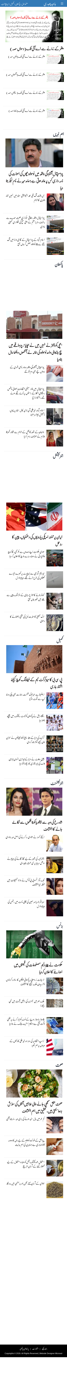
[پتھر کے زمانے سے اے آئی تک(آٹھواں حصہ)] (55, 78)
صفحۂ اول (25, 4)
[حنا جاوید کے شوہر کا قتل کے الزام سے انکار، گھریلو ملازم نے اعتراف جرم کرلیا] (54, 439)
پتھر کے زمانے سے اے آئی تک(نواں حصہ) (26, 56)
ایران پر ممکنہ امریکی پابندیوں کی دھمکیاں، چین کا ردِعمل (37, 540)
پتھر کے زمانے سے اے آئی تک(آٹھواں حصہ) (25, 74)
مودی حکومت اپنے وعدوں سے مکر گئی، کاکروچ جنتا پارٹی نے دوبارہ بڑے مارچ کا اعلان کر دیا (26, 554)
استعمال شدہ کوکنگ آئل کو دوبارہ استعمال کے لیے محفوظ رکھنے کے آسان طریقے (26, 1164)
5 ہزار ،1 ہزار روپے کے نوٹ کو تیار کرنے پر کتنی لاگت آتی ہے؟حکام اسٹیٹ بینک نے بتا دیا (26, 1021)
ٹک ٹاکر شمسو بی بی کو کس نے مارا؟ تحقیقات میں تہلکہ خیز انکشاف (26, 882)
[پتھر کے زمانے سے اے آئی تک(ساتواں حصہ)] (55, 96)
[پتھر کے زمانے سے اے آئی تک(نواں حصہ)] (55, 59)
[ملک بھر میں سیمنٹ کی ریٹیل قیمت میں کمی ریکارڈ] (54, 1004)
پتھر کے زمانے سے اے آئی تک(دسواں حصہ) (36, 48)
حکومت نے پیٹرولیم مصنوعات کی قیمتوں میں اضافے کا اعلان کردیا (38, 968)
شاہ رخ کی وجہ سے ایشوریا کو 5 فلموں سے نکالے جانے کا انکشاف (37, 825)
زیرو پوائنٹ (5, 4)
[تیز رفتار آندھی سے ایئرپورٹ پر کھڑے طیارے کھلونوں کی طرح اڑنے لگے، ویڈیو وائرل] (54, 580)
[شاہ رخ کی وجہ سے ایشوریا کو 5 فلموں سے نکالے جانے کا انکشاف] (34, 802)
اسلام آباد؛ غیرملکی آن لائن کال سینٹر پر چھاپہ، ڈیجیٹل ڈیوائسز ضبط (27, 412)
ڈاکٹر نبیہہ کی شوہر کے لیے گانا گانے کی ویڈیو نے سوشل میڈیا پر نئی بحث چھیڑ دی (26, 860)
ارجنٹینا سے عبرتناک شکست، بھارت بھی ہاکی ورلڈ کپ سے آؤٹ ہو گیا (25, 696)
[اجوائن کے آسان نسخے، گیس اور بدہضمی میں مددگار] (54, 1190)
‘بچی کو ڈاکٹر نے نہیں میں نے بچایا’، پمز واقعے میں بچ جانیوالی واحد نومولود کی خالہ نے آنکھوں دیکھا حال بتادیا (35, 352)
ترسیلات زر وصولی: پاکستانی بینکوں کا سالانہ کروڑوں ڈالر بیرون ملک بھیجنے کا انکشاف (25, 981)
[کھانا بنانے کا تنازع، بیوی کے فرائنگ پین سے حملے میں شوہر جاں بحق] (54, 602)
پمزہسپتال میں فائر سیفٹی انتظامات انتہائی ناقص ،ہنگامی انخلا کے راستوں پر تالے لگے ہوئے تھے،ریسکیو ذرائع (26, 393)
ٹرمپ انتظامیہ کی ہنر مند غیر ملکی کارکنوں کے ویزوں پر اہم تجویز (27, 1043)
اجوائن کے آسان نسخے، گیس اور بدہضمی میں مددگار (25, 1183)
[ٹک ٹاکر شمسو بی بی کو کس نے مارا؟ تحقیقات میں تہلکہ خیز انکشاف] (54, 887)
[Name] (62, 3)
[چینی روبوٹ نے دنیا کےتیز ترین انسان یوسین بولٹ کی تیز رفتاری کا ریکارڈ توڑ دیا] (54, 766)
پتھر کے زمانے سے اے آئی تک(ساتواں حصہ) (25, 92)
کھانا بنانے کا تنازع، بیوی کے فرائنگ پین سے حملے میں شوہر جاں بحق (26, 597)
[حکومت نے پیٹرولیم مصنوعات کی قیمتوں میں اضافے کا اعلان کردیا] (34, 945)
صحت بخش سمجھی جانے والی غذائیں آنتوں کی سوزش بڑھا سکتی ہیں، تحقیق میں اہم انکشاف (34, 1107)
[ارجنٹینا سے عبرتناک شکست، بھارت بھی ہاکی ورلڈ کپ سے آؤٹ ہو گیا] (54, 701)
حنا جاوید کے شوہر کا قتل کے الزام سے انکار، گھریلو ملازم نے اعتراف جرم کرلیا (25, 434)
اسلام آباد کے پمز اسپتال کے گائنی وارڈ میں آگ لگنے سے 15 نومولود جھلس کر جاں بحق (26, 241)
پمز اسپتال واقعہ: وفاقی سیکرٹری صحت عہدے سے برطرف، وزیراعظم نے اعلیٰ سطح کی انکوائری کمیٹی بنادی (25, 222)
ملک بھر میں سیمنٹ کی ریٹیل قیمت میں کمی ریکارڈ (27, 1003)
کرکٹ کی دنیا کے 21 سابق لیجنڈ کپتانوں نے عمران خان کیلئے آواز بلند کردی (25, 739)
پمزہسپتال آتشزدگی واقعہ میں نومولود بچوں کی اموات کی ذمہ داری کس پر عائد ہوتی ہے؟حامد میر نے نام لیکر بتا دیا (34, 180)
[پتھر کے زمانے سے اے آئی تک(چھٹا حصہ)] (55, 114)
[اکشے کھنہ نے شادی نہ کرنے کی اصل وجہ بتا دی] (54, 844)
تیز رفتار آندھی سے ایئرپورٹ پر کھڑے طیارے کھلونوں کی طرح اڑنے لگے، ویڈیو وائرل (27, 575)
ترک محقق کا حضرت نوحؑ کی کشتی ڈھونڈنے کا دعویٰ (27, 618)
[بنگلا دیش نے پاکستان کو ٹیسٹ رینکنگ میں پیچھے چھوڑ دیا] (54, 723)
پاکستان (17, 4)
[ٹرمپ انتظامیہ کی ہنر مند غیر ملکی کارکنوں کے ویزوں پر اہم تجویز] (54, 1047)
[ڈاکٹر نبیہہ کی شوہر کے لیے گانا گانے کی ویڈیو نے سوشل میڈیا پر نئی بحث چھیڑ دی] (54, 865)
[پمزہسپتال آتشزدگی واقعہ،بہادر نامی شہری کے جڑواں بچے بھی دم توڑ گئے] (54, 374)
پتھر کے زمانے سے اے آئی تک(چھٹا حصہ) (27, 110)
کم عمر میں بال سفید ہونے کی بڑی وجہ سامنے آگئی (25, 1119)
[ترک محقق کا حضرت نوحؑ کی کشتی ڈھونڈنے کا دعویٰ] (54, 623)
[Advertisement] (33, 288)
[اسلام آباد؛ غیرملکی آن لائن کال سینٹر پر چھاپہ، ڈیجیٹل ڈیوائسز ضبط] (54, 417)
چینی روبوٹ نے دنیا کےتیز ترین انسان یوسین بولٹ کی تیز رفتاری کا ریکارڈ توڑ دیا (27, 761)
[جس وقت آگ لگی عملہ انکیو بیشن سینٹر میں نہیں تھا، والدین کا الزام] (55, 203)
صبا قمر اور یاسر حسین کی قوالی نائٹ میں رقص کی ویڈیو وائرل (26, 904)
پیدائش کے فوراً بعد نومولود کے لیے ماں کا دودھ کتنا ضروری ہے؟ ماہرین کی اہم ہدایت (26, 1142)
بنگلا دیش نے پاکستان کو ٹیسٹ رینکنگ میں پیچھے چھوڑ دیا (26, 718)
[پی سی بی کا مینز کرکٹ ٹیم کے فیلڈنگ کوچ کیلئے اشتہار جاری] (34, 660)
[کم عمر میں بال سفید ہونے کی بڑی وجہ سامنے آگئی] (54, 1125)
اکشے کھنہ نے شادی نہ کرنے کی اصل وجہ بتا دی (25, 837)
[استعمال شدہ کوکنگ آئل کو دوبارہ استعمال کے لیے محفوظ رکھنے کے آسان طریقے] (54, 1169)
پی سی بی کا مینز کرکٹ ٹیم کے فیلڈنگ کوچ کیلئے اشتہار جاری (36, 683)
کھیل (12, 4)
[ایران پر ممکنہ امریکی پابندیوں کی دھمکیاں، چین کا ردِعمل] (34, 517)
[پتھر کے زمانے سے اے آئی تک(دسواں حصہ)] (34, 27)
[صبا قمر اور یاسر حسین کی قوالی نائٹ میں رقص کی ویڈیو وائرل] (54, 909)
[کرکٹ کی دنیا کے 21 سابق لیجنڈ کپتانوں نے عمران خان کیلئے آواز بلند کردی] (54, 744)
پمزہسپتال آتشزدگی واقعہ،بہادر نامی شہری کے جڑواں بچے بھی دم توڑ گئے (27, 369)
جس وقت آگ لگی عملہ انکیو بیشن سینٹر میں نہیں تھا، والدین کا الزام (25, 197)
